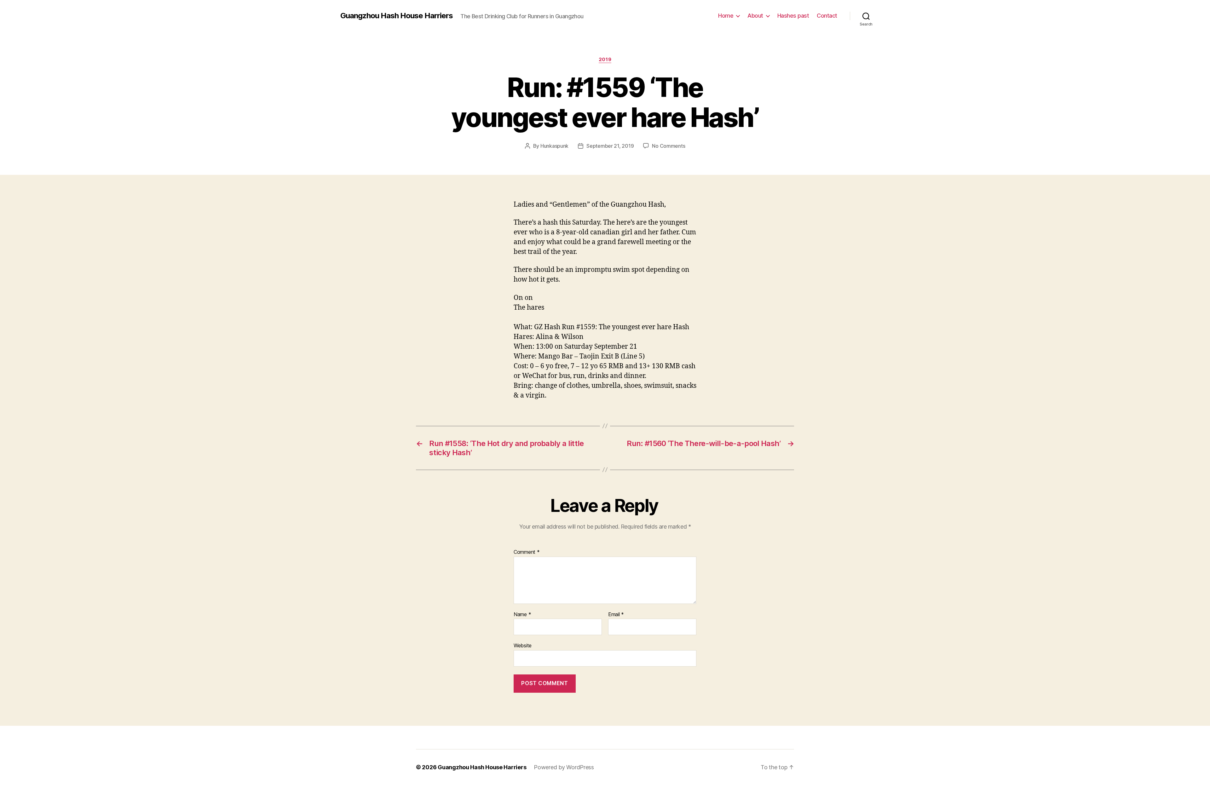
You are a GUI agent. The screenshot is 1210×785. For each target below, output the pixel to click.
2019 (605, 59)
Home (725, 15)
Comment (527, 552)
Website (523, 645)
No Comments (668, 146)
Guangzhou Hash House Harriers (396, 16)
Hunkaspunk (554, 146)
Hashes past (793, 15)
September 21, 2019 (610, 146)
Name (522, 614)
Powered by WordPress (564, 767)
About (755, 15)
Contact (827, 15)
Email (616, 614)
